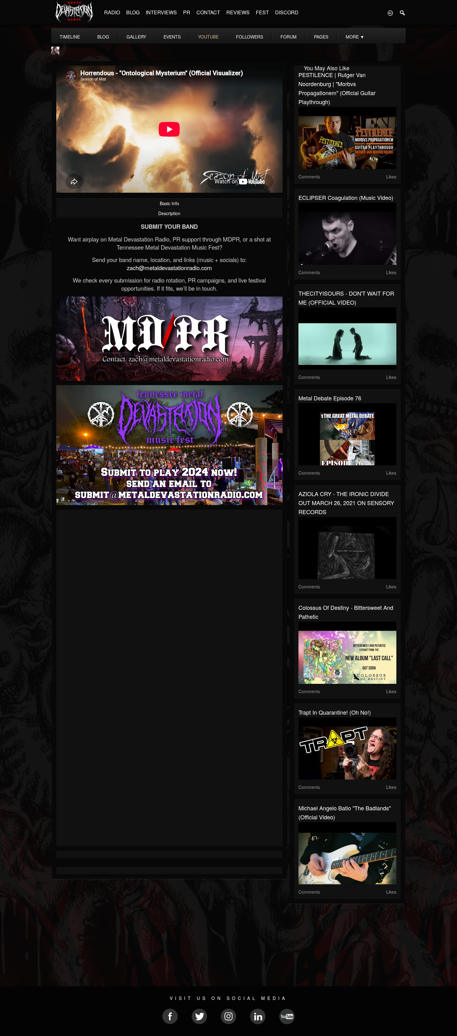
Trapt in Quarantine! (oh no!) (334, 712)
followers (249, 37)
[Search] (402, 12)
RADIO (112, 12)
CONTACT (208, 12)
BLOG (133, 12)
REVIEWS (238, 12)
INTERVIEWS (161, 12)
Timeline (70, 37)
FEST (262, 12)
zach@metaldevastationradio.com (169, 268)
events (172, 37)
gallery (136, 37)
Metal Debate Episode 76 (329, 398)
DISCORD (286, 12)
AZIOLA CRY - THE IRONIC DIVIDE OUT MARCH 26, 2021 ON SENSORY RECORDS (346, 503)
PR (186, 12)
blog (103, 37)
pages (321, 37)
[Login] (390, 12)
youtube (208, 37)
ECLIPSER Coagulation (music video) (345, 197)
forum (288, 37)
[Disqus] (169, 597)
